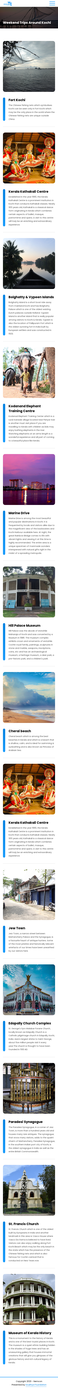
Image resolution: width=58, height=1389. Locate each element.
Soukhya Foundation (36, 1384)
